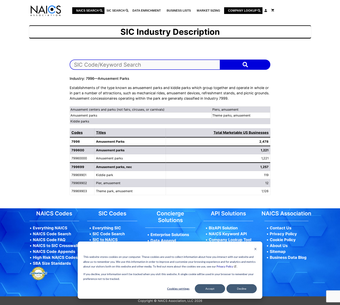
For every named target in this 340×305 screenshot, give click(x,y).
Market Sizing (208, 10)
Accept (209, 288)
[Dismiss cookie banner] (255, 249)
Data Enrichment (146, 10)
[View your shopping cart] (272, 10)
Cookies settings (178, 288)
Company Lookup (243, 10)
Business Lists (179, 10)
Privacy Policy (224, 266)
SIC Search (116, 10)
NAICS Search (88, 10)
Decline (241, 288)
